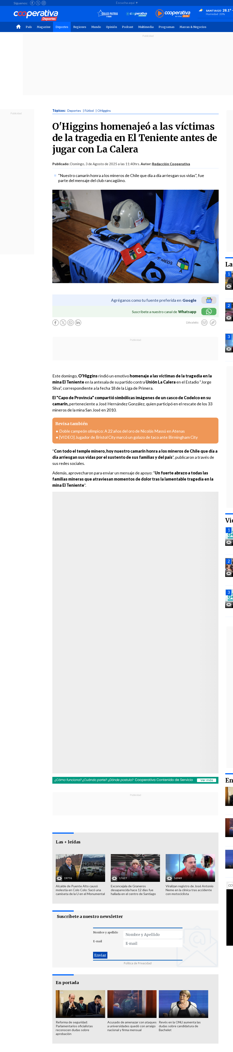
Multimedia (146, 27)
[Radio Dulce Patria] (107, 14)
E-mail (97, 941)
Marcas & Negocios (193, 27)
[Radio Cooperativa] (173, 13)
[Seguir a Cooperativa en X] (38, 3)
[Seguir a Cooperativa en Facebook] (32, 3)
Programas (167, 27)
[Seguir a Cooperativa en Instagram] (43, 3)
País (29, 27)
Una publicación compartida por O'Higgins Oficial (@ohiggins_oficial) (114, 715)
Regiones (79, 27)
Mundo (96, 27)
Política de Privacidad (138, 963)
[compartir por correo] (204, 322)
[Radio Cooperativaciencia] (136, 13)
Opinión (111, 27)
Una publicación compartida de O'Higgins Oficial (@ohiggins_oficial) (114, 574)
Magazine (44, 27)
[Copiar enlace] (213, 322)
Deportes (62, 27)
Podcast (127, 27)
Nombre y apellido (105, 932)
